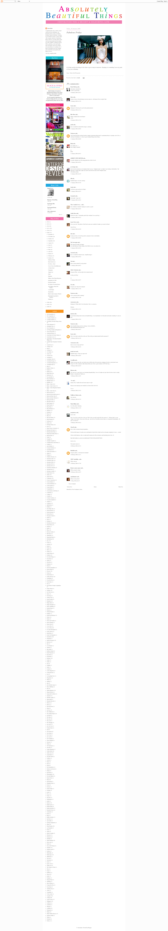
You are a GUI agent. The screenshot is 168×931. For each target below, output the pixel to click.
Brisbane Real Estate (51, 431)
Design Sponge (50, 512)
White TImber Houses (51, 913)
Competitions (49, 489)
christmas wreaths (50, 471)
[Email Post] (83, 78)
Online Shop (49, 751)
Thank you (49, 865)
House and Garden (51, 620)
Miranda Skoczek (50, 701)
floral (48, 565)
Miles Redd (49, 699)
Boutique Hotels (50, 424)
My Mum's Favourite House (54, 284)
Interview (49, 642)
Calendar (48, 439)
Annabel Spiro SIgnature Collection (54, 341)
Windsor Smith (50, 915)
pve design (73, 167)
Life (47, 663)
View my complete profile (51, 53)
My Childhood (50, 711)
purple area (73, 351)
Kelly (72, 143)
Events (48, 542)
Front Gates (49, 582)
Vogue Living (49, 899)
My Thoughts (49, 722)
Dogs (48, 519)
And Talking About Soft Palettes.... (53, 287)
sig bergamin (49, 828)
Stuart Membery (50, 840)
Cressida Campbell (51, 499)
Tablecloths (49, 853)
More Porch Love (51, 261)
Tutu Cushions (50, 883)
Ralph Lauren (49, 804)
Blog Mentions (50, 408)
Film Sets (49, 562)
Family (48, 551)
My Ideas (49, 717)
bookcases (49, 421)
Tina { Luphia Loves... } (76, 204)
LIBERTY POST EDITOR (77, 158)
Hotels (48, 619)
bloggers (48, 410)
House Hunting (50, 622)
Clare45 (72, 427)
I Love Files (49, 627)
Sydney (48, 851)
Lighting (48, 665)
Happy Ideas (49, 602)
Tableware (49, 856)
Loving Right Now (51, 676)
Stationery (49, 837)
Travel (48, 874)
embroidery (49, 535)
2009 (48, 232)
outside (48, 760)
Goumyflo (73, 196)
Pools (48, 785)
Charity (48, 455)
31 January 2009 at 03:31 (76, 217)
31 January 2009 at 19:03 (76, 319)
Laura (72, 106)
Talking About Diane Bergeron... (55, 278)
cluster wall (49, 476)
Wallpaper (49, 901)
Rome (48, 813)
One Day (49, 747)
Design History (50, 510)
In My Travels (50, 631)
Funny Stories (50, 588)
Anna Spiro (49, 28)
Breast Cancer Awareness (52, 428)
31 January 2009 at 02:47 (76, 191)
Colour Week (49, 487)
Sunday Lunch (50, 849)
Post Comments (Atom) (77, 489)
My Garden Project (51, 713)
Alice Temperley (50, 328)
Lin (71, 284)
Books (48, 423)
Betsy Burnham (50, 378)
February (50, 255)
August (50, 243)
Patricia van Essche (51, 769)
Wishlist (48, 919)
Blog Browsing (50, 401)
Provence (49, 797)
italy (48, 643)
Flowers (48, 571)
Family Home (49, 553)
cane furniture (49, 446)
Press (48, 794)
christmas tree (49, 469)
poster (48, 792)
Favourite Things (50, 556)
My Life (48, 719)
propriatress (73, 412)
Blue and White (50, 417)
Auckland (49, 357)
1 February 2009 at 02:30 (76, 346)
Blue (48, 415)
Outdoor (48, 758)
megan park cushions (51, 694)
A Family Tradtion (50, 319)
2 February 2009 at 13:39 (76, 408)
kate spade (49, 649)
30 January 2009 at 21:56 (76, 101)
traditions (49, 872)
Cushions (49, 503)
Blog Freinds (49, 405)
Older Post (120, 486)
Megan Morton (50, 692)
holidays (48, 613)
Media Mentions (50, 690)
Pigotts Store (49, 778)
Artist (48, 353)
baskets (48, 369)
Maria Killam (73, 404)
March (49, 253)
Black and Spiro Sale (51, 396)
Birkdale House (50, 380)
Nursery (48, 742)
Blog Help (49, 406)
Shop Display (49, 826)
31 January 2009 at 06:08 (76, 237)
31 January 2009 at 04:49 (76, 229)
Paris (48, 763)
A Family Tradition (51, 317)
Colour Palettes (50, 481)
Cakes (48, 437)
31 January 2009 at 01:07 (76, 174)
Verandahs (49, 892)
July (49, 245)
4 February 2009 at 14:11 (76, 454)
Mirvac (48, 704)
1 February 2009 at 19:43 (76, 390)
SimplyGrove (50, 188)
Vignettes (49, 895)
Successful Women (51, 845)
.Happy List (50, 272)
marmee (72, 313)
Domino (48, 521)
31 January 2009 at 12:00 (76, 297)
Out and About (50, 756)
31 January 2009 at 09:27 (76, 265)
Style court (49, 842)
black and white (50, 399)
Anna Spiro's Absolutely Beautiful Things (54, 339)
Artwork (48, 355)
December (50, 234)
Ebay (48, 530)
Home (95, 486)
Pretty (49, 274)
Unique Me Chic (50, 885)
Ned (48, 729)
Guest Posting (50, 599)
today (48, 870)
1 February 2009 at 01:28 (76, 338)
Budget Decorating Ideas (52, 433)
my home (49, 715)
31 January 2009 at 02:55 (76, 208)
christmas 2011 (50, 465)
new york (49, 736)
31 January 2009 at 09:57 (76, 280)
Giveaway (49, 595)
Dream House (50, 524)
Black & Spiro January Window (54, 293)
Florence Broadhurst (51, 567)
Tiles (48, 869)
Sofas (48, 829)
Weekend (50, 276)
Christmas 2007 (50, 458)
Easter (48, 528)
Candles (48, 444)
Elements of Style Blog (52, 200)
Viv (71, 380)
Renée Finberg (74, 87)
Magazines (49, 677)
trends (48, 876)
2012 (48, 226)
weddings (49, 908)
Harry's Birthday (50, 606)
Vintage (48, 897)
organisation (49, 754)
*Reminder (50, 270)
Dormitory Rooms (50, 523)
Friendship (49, 578)
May (49, 249)
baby (48, 366)
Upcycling (49, 887)
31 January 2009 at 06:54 (76, 248)
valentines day (50, 888)
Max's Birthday (50, 686)
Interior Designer (50, 640)
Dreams (48, 526)
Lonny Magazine (50, 670)
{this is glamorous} (51, 211)
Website (48, 906)
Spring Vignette (50, 833)
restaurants (49, 811)
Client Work (49, 473)
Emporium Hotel (50, 537)
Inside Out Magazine (51, 635)
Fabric (48, 548)
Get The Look (50, 592)
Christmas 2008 (50, 460)
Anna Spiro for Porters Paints (53, 335)
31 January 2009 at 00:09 (76, 139)
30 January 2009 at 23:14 (76, 110)
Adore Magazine (50, 324)
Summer (48, 847)
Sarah (72, 187)
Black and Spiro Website (52, 398)
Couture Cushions (50, 498)
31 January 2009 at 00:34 (76, 162)
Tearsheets (49, 860)
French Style (49, 574)
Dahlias (48, 506)
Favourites (49, 558)
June (49, 247)
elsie (71, 233)
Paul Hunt (49, 772)
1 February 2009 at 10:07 (76, 376)
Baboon (72, 370)
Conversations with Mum (52, 490)
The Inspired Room (51, 207)
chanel (48, 453)
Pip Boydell (49, 781)
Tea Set (48, 858)
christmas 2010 (50, 464)
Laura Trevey (74, 222)
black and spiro (50, 392)
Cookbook (49, 492)
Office (48, 744)
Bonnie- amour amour (75, 468)
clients (48, 474)
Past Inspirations (50, 767)
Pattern (48, 770)
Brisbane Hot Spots (51, 430)
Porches (48, 786)
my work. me (49, 726)
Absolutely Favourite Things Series (54, 321)
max (48, 683)
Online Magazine (50, 749)
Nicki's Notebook (74, 270)
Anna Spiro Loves (50, 337)
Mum (48, 708)
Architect (49, 350)
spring (48, 831)
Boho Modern (50, 419)
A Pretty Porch (51, 268)
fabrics (48, 549)
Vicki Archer (49, 894)
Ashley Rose (73, 213)
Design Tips (49, 514)
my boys (48, 710)
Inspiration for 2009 (52, 280)
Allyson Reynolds (50, 331)
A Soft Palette (51, 289)
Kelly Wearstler (50, 652)
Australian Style (50, 364)
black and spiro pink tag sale (53, 394)
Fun (47, 583)
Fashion (48, 555)
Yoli (71, 261)
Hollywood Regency (51, 615)
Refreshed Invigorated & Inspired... (53, 296)
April (49, 251)
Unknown (73, 133)
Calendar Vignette (50, 440)
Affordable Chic (50, 326)
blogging (48, 412)
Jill (71, 178)
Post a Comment (72, 483)
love (48, 674)
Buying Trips (49, 435)
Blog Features (50, 403)
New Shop (49, 733)
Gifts (48, 594)
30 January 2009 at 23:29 (76, 120)
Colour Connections (51, 480)
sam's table (49, 820)
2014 (48, 222)
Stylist (48, 844)
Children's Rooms (50, 456)
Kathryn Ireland (50, 651)
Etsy (48, 540)
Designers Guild (50, 515)
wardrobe (49, 904)
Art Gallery (49, 352)
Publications (49, 799)
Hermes (48, 610)
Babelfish (73, 450)
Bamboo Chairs (50, 368)
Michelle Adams (50, 697)
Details (48, 517)
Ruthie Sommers (50, 817)
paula (72, 124)
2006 (48, 306)
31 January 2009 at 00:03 (76, 128)
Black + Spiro (50, 384)
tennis (48, 861)
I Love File (49, 626)
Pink (48, 779)
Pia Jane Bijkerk (50, 776)
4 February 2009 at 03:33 (76, 446)
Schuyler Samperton (51, 822)
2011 (48, 228)
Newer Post (69, 486)
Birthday (48, 382)
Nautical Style (50, 728)
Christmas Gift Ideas (51, 467)
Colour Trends (50, 485)
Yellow (48, 920)
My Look (49, 720)
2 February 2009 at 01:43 (76, 399)
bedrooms (49, 375)
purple (48, 801)
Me (47, 688)
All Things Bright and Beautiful (53, 329)
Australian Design (50, 361)
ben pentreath (49, 377)
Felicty (48, 560)
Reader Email (49, 806)
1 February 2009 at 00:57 (76, 329)
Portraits (48, 790)
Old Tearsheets (50, 745)
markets (48, 681)
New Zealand (49, 738)
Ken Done (49, 654)
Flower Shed (49, 569)
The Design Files (51, 203)
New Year (49, 735)
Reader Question (50, 808)
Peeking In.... (51, 299)
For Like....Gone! (51, 264)
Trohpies (48, 878)
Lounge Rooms (50, 672)
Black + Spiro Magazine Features (54, 387)
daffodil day (49, 505)
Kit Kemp (49, 656)
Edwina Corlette (50, 532)
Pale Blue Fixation (52, 282)
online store (49, 752)
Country (48, 496)
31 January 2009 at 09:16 (76, 256)
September (50, 240)
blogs (48, 414)
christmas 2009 (50, 462)
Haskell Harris (50, 608)
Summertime (50, 291)
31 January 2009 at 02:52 (76, 200)
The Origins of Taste (51, 867)
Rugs (48, 815)
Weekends (49, 910)
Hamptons (49, 601)
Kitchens (48, 658)
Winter (48, 917)
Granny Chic (49, 597)
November (50, 236)
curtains (48, 501)
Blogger (89, 927)
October (50, 238)
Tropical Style (49, 879)
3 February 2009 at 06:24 (76, 422)
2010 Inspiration (50, 314)
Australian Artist (50, 359)
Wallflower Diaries (75, 395)
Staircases (49, 835)
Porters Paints (50, 788)
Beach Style (49, 373)
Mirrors (48, 702)
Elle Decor (49, 533)
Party (48, 765)
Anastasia (73, 252)
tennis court (49, 863)
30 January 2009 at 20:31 (76, 92)
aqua (48, 348)
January (50, 258)
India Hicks (49, 633)
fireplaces (49, 564)
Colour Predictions (51, 483)
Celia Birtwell (49, 449)
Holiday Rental (50, 611)
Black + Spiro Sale (51, 390)
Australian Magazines (51, 362)
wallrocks (49, 903)
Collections (49, 478)
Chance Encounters (51, 451)
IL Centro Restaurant (51, 629)
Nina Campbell (50, 740)
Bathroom (49, 371)
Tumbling (49, 881)
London (48, 669)
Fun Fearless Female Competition (54, 585)
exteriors (48, 544)
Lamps (48, 660)
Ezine (48, 546)
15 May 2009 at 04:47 (75, 480)
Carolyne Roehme (50, 448)
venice (48, 890)
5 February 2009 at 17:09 (76, 463)
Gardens (48, 590)
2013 (48, 224)
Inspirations (49, 636)
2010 (48, 230)
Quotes (48, 803)
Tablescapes (49, 854)
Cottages (48, 494)
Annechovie (49, 344)
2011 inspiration (50, 316)
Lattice (48, 661)
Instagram (49, 638)
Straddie (48, 838)
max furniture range (51, 685)
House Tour (49, 624)
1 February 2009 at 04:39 (76, 365)
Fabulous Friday (51, 259)
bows (48, 426)
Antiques (49, 346)
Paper (48, 761)
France (48, 573)
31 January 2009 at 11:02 (76, 288)
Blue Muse (73, 114)
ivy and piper (49, 645)
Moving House (50, 706)
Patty (72, 97)
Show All (60, 214)
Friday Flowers (50, 576)
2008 (48, 302)
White (48, 912)
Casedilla (73, 360)
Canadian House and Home (52, 442)
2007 (48, 304)
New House (49, 731)
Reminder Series (50, 810)
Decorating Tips (50, 508)
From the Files (50, 580)
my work (49, 724)
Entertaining (49, 539)
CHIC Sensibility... (75, 459)
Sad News (49, 819)
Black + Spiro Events (51, 386)
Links (48, 667)
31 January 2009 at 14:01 (76, 309)
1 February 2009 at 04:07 (76, 355)
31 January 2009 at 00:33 (76, 153)
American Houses (50, 333)
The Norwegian (74, 242)
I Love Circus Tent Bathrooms (54, 266)
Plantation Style (50, 783)
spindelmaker (74, 476)
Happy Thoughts (50, 604)
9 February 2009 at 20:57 (76, 472)
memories (49, 695)
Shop (48, 824)
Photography (49, 774)
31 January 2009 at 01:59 (76, 182)
